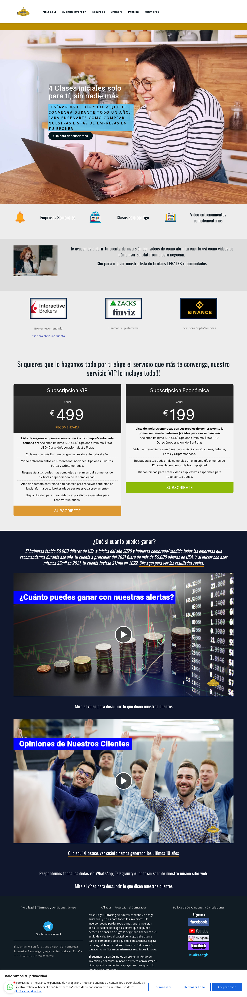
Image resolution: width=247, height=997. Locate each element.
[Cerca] (243, 973)
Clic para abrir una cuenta (48, 336)
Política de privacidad (29, 991)
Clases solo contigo (133, 217)
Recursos (98, 12)
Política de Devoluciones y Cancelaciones (199, 907)
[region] (123, 983)
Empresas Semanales (57, 217)
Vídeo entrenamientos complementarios (208, 217)
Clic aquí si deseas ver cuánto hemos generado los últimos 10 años (123, 852)
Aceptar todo (227, 987)
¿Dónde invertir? (74, 12)
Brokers (116, 12)
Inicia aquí (48, 12)
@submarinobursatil (48, 934)
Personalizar (163, 987)
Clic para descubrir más (70, 136)
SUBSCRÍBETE (67, 510)
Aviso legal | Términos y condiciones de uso (48, 907)
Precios (133, 12)
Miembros (152, 12)
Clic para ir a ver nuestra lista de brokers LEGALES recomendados (152, 263)
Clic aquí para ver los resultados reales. (171, 562)
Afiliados (106, 907)
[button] (10, 987)
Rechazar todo (194, 987)
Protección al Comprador (130, 907)
